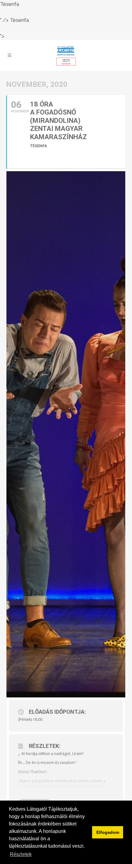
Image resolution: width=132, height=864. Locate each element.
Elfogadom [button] (107, 832)
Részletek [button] (21, 854)
